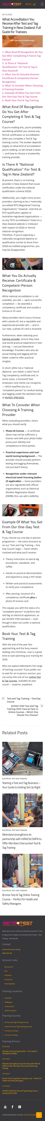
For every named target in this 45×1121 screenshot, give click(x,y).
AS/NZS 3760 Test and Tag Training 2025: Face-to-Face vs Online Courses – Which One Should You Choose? (22, 710)
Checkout (8, 975)
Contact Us (8, 979)
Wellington (8, 1002)
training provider (11, 339)
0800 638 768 (7, 953)
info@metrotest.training (11, 949)
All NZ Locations (10, 1010)
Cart (6, 971)
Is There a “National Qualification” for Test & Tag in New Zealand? (19, 67)
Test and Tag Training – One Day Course (23, 700)
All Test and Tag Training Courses (16, 1022)
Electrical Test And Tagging (14, 778)
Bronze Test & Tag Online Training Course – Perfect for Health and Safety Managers (20, 899)
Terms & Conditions (32, 1115)
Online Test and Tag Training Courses (18, 1026)
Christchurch (9, 1006)
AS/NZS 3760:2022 (14, 397)
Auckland (7, 998)
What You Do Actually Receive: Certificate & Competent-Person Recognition (20, 78)
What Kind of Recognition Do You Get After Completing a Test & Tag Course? (22, 56)
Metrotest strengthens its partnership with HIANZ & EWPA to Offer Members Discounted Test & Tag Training (22, 841)
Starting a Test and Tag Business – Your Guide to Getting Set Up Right (21, 785)
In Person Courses (11, 1031)
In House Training (11, 1035)
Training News (9, 984)
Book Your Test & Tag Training (22, 100)
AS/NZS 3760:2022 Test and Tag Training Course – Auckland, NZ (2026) (20, 1091)
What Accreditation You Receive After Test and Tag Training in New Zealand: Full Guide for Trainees (21, 25)
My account (8, 967)
